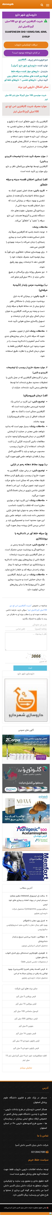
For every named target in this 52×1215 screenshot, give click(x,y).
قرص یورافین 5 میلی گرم (26, 996)
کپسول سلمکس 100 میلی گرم (26, 1011)
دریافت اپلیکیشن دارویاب (26, 45)
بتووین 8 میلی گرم (26, 1026)
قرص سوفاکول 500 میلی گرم (26, 1018)
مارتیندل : (43, 71)
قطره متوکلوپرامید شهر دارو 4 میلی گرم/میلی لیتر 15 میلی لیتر (26, 1058)
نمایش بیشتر (26, 1068)
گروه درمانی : (42, 80)
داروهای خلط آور (11, 80)
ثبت (30, 668)
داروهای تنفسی (29, 80)
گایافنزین (21, 60)
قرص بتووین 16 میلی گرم (26, 1033)
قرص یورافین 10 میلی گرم (26, 1004)
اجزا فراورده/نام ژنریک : (37, 60)
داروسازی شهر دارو (26, 15)
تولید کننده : (42, 66)
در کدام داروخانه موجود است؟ (26, 53)
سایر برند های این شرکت (26, 989)
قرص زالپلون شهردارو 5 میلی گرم (26, 1048)
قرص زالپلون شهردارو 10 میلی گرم (26, 1041)
